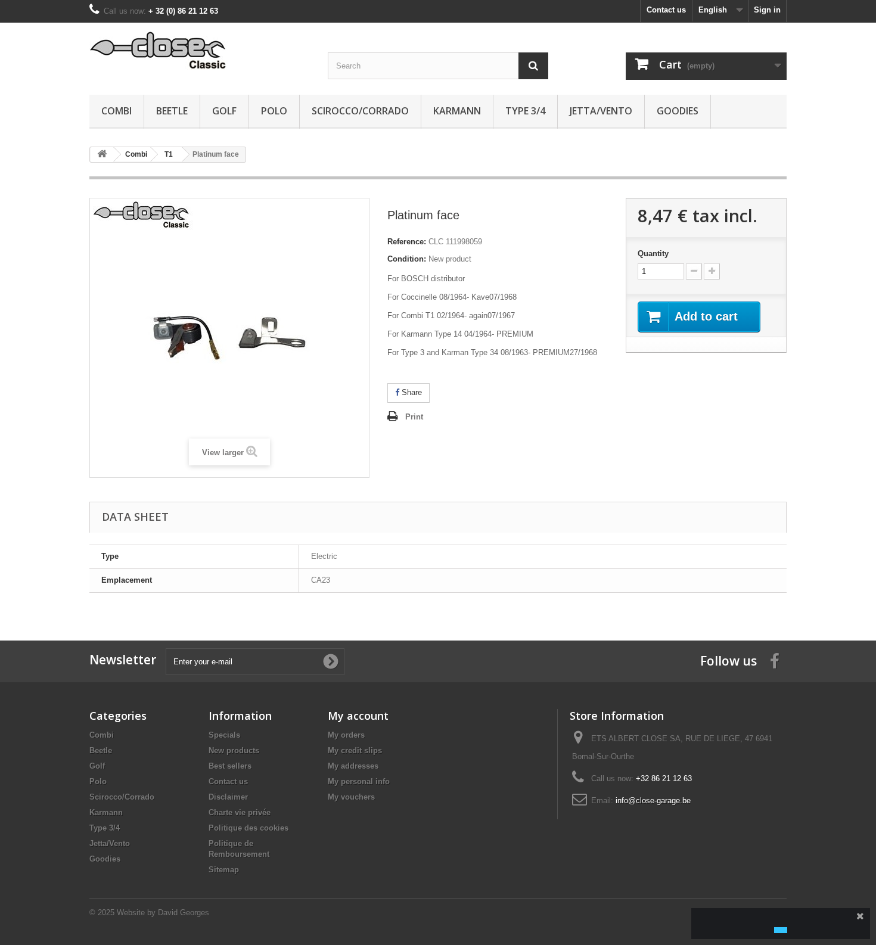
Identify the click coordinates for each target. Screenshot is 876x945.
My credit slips (355, 750)
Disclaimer (228, 796)
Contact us (666, 9)
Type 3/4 (525, 110)
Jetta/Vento (601, 110)
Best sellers (230, 765)
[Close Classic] (199, 51)
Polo (274, 110)
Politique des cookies (248, 827)
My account (358, 715)
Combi (116, 110)
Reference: (406, 241)
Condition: (406, 258)
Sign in (767, 9)
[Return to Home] (102, 154)
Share (410, 392)
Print (414, 416)
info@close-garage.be (653, 800)
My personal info (359, 781)
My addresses (353, 765)
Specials (224, 734)
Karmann (457, 110)
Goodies (677, 110)
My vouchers (351, 796)
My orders (346, 734)
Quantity (653, 253)
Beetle (172, 110)
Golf (224, 110)
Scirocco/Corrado (360, 110)
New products (234, 750)
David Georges (183, 912)
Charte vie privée (240, 812)
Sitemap (224, 869)
